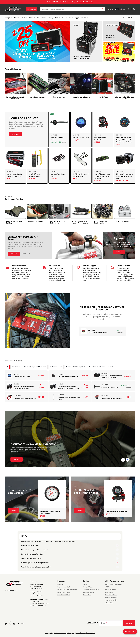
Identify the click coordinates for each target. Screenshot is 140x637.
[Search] (102, 9)
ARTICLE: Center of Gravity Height (100, 222)
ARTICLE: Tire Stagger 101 (37, 221)
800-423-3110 (131, 18)
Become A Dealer (88, 592)
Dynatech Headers (111, 589)
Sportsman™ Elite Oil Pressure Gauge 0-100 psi (50, 513)
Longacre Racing (13, 590)
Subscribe (129, 623)
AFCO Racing (109, 587)
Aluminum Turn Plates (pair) (58, 175)
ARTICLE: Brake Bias (122, 221)
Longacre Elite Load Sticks (57, 139)
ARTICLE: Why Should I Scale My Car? (57, 222)
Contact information (60, 633)
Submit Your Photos (63, 592)
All (7, 366)
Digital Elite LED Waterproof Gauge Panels (101, 366)
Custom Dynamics (111, 600)
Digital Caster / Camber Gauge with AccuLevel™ (15, 175)
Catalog (60, 584)
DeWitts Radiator (111, 595)
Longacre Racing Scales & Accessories (35, 366)
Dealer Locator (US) (63, 587)
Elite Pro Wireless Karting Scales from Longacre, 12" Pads (124, 176)
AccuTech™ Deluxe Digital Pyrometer (35, 175)
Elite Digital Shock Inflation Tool (100, 139)
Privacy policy (49, 633)
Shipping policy (90, 633)
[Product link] (59, 129)
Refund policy (71, 633)
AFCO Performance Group (113, 584)
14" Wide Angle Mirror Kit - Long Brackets (80, 175)
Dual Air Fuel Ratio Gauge (80, 138)
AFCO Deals (109, 603)
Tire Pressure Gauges (56, 366)
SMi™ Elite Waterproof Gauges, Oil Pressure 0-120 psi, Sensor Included (124, 140)
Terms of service (81, 633)
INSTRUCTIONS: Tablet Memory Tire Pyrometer (80, 222)
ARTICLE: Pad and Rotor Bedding (14, 222)
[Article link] (15, 215)
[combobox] (72, 9)
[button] (129, 9)
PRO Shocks (109, 592)
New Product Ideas (63, 595)
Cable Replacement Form (91, 589)
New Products (16, 366)
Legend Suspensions (111, 597)
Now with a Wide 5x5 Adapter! (85, 2)
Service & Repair (88, 587)
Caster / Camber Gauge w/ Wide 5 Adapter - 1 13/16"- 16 (102, 176)
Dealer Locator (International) (67, 589)
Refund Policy (87, 595)
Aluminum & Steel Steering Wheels (75, 366)
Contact (85, 584)
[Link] (37, 41)
